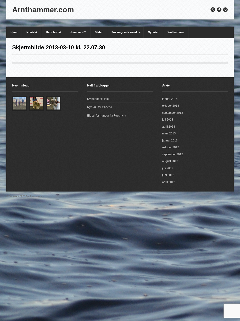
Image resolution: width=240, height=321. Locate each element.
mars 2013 (169, 133)
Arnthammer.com (43, 9)
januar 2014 (170, 99)
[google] (212, 9)
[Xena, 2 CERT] (53, 103)
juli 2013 (167, 119)
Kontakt (31, 32)
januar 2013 (170, 140)
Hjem (14, 32)
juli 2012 (167, 168)
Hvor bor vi (53, 32)
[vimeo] (225, 9)
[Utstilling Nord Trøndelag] (19, 103)
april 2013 (168, 126)
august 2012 (170, 161)
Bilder (99, 32)
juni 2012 (168, 175)
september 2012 (172, 154)
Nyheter (153, 32)
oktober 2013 (170, 105)
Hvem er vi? (78, 32)
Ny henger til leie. (98, 99)
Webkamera (176, 32)
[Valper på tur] (36, 103)
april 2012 (168, 182)
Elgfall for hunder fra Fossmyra (106, 115)
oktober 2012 (170, 147)
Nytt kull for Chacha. (100, 107)
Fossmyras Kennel (122, 34)
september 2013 (172, 112)
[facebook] (219, 9)
